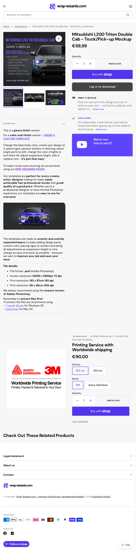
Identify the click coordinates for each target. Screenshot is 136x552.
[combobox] (66, 15)
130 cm (98, 372)
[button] (4, 6)
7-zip (8, 305)
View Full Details (79, 421)
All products (21, 27)
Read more (102, 114)
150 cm (81, 372)
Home (6, 27)
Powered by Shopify (101, 496)
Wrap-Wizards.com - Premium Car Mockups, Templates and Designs (50, 496)
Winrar (20, 305)
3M (78, 386)
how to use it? (101, 148)
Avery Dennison (98, 386)
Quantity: (75, 61)
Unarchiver (12, 309)
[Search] (126, 15)
